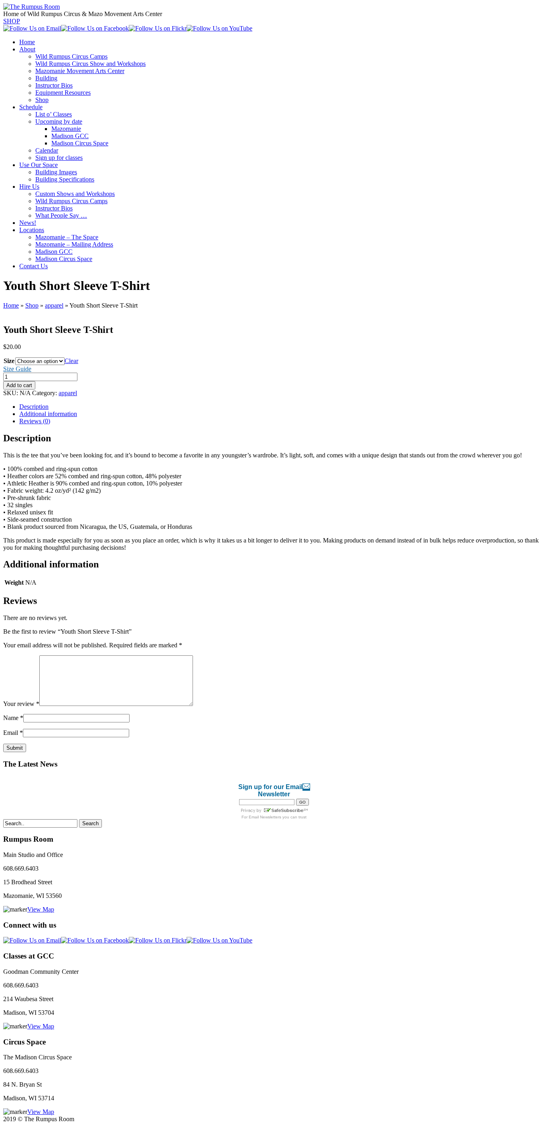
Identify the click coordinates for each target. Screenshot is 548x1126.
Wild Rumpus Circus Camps (71, 56)
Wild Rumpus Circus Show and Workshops (90, 63)
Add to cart (19, 385)
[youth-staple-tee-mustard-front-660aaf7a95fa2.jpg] (69, 312)
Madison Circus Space (79, 143)
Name (13, 717)
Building (46, 78)
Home (27, 42)
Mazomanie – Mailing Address (74, 244)
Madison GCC (70, 136)
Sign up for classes (59, 157)
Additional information (48, 413)
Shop (42, 99)
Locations (31, 229)
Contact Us (33, 266)
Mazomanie (66, 128)
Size (9, 360)
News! (27, 222)
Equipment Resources (63, 92)
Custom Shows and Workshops (75, 193)
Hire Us (29, 186)
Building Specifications (64, 179)
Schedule (31, 107)
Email (13, 732)
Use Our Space (38, 164)
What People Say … (61, 215)
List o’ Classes (53, 114)
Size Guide (17, 368)
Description (34, 406)
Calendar (46, 150)
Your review (21, 703)
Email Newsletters (265, 817)
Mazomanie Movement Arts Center (79, 70)
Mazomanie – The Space (66, 237)
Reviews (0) (34, 421)
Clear (71, 360)
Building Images (56, 172)
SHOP (11, 21)
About (27, 49)
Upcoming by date (58, 121)
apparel (54, 305)
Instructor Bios (54, 85)
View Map (40, 909)
